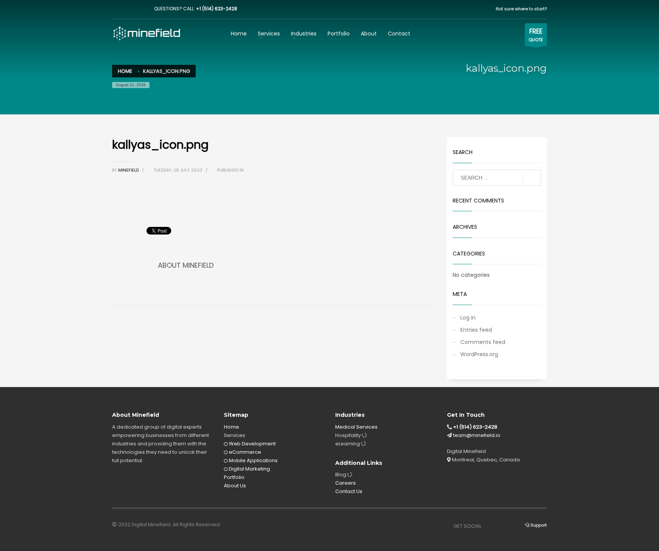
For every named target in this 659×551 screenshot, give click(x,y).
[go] (531, 178)
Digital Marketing (249, 468)
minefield (129, 170)
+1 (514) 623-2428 (216, 8)
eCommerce (244, 452)
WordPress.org (479, 354)
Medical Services (356, 427)
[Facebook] (118, 8)
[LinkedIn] (140, 8)
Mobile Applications (253, 460)
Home (231, 427)
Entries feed (476, 330)
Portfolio (234, 477)
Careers (345, 483)
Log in (468, 317)
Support (538, 525)
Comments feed (482, 342)
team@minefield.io (476, 435)
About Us (235, 485)
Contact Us (348, 491)
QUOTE (536, 35)
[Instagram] (129, 8)
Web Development (252, 443)
